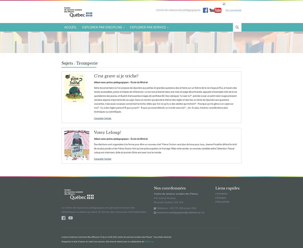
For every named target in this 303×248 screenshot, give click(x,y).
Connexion (221, 193)
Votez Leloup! (107, 132)
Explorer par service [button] (148, 27)
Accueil (70, 27)
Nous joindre (222, 201)
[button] (237, 27)
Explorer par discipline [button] (102, 27)
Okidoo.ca (149, 242)
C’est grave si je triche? (116, 76)
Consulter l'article (102, 118)
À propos (221, 198)
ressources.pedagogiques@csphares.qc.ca (180, 212)
